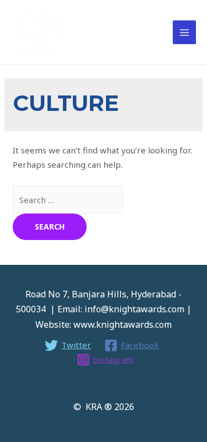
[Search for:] (68, 199)
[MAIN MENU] (185, 32)
